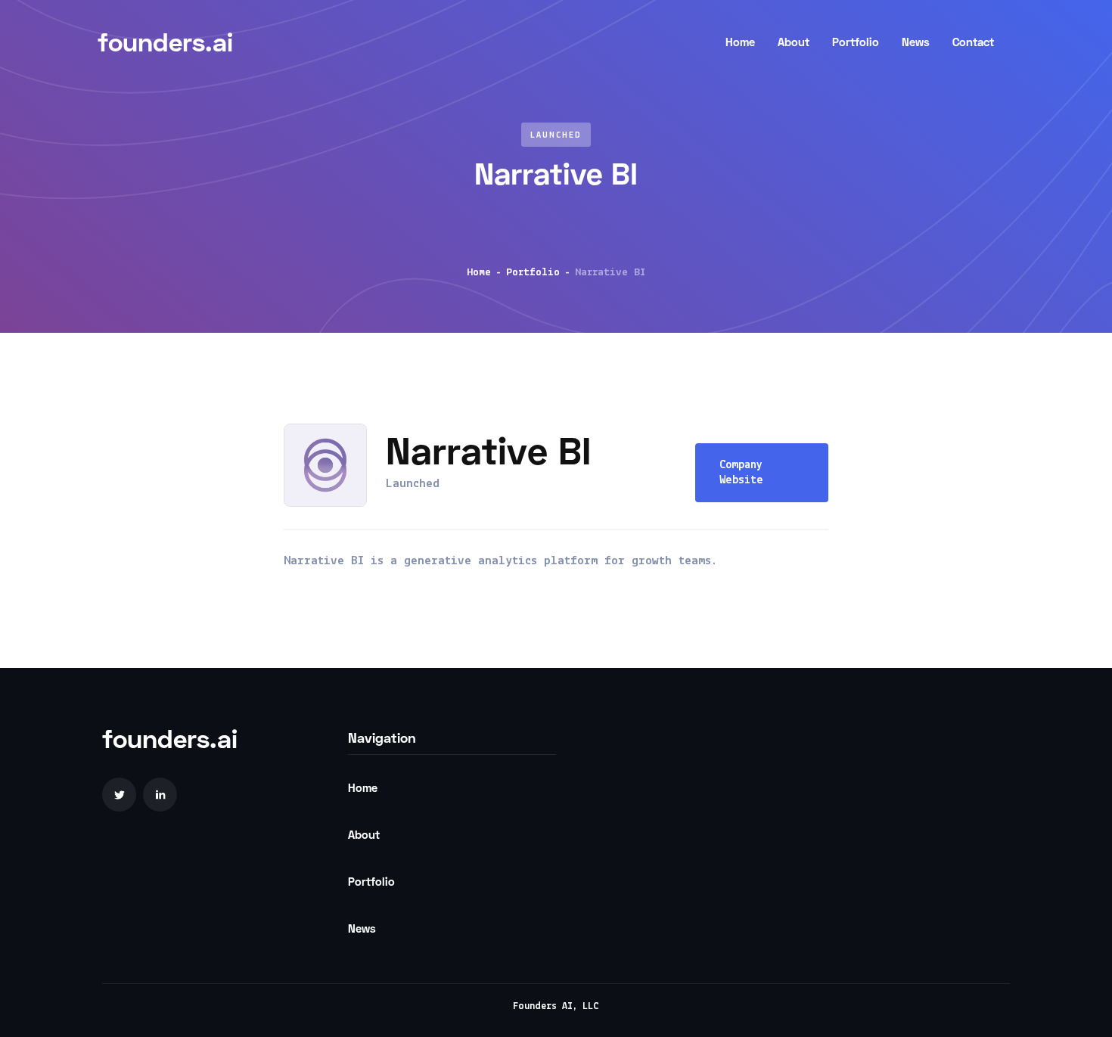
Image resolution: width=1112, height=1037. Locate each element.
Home (479, 272)
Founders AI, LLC (556, 1006)
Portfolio (533, 272)
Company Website (741, 472)
